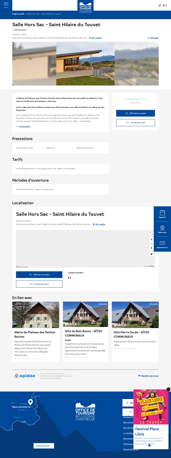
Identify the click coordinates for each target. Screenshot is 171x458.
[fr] (165, 5)
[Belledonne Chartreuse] (85, 411)
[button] (159, 5)
